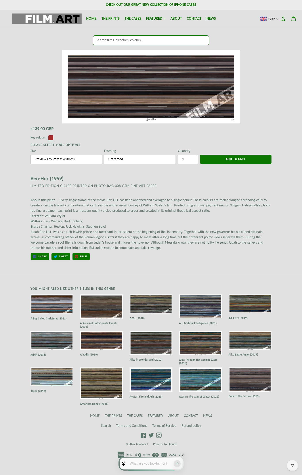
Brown (50, 137)
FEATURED (156, 19)
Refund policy (191, 426)
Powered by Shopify (165, 444)
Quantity (184, 151)
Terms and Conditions (131, 426)
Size (33, 151)
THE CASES (133, 19)
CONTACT (194, 19)
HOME (91, 19)
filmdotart (142, 444)
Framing (110, 151)
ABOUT (176, 19)
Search (106, 426)
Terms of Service (164, 426)
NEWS (211, 19)
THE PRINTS (110, 19)
